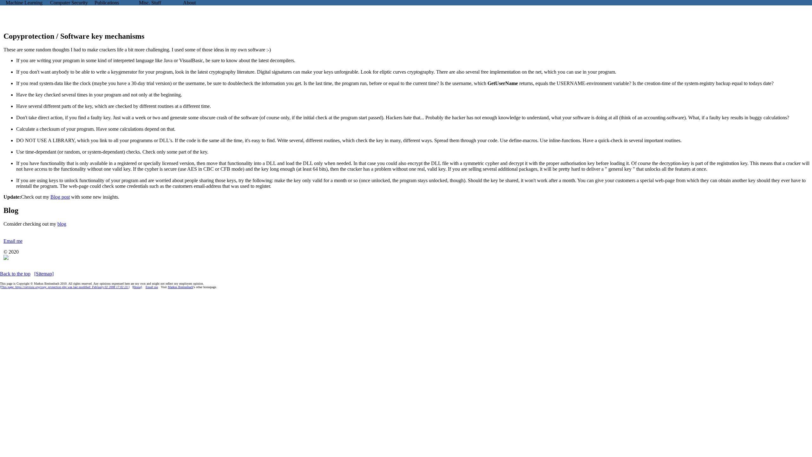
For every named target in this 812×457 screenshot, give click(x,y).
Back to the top (15, 273)
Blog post (60, 197)
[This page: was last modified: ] (64, 287)
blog (61, 224)
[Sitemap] (44, 273)
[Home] (137, 287)
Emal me (13, 241)
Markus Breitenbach (180, 287)
